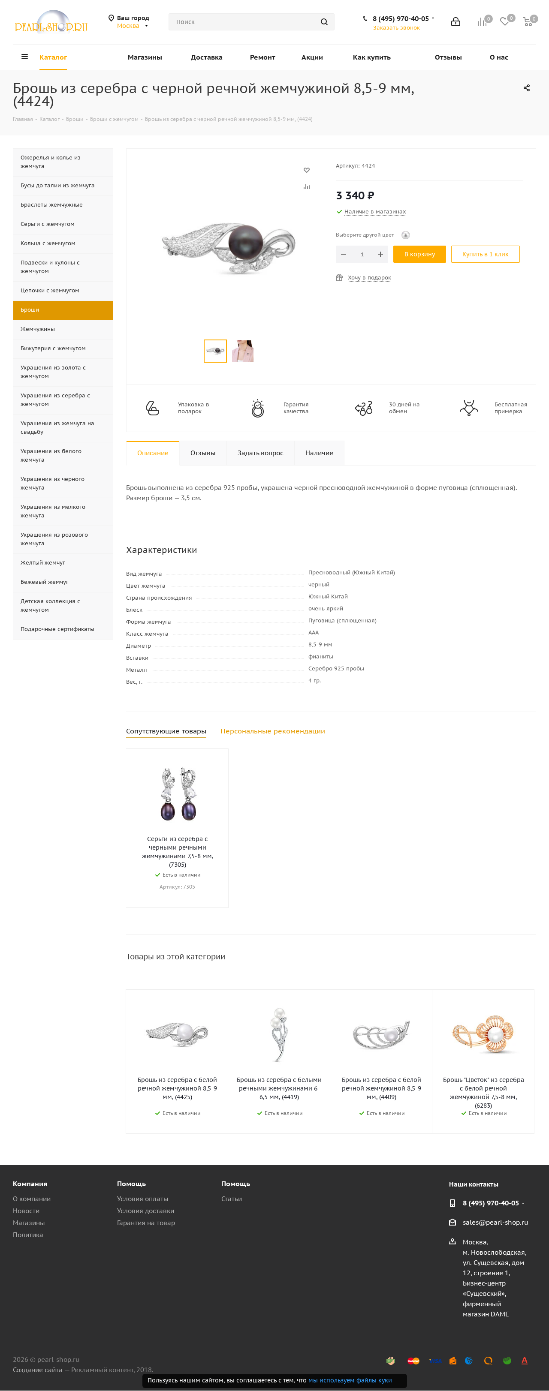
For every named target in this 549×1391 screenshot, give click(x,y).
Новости (26, 1211)
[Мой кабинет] (455, 22)
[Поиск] (324, 21)
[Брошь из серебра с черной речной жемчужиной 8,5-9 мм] (229, 174)
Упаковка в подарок (193, 408)
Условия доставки (145, 1211)
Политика (28, 1235)
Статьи (231, 1199)
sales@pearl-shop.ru (495, 1222)
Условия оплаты (143, 1199)
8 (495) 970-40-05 (401, 18)
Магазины (29, 1223)
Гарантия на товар (146, 1223)
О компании (32, 1199)
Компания (30, 1183)
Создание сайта (38, 1370)
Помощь (131, 1183)
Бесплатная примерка (511, 408)
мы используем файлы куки (350, 1380)
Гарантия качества (296, 408)
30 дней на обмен (404, 408)
